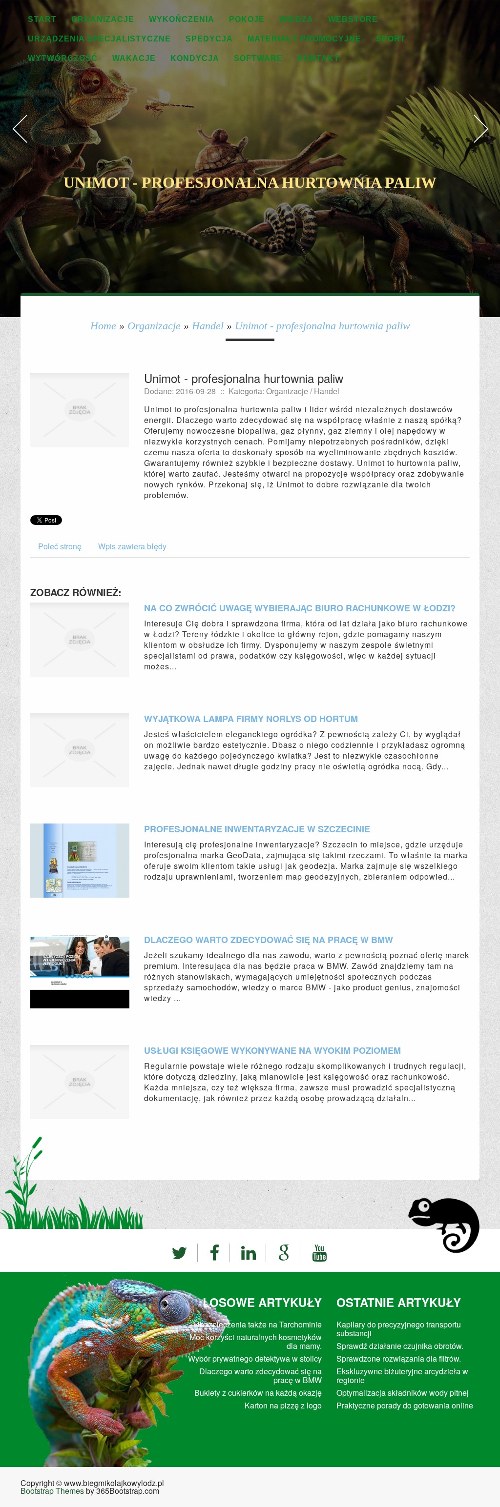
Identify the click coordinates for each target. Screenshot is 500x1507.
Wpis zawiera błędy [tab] (132, 546)
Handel (208, 326)
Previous (19, 139)
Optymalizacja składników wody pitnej (402, 1392)
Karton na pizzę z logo (283, 1405)
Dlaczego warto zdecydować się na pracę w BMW (268, 939)
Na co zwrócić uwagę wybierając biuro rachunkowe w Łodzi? (300, 608)
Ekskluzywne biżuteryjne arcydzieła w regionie (402, 1376)
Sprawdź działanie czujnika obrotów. (399, 1345)
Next (480, 139)
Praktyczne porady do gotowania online (404, 1405)
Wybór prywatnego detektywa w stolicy (255, 1358)
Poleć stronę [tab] (60, 546)
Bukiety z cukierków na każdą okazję (258, 1392)
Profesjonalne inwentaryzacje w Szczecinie (257, 829)
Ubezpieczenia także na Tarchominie (258, 1324)
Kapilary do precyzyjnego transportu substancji (398, 1329)
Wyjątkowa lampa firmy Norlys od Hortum (251, 718)
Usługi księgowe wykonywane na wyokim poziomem (272, 1050)
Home (103, 326)
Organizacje (154, 326)
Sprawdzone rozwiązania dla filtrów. (398, 1358)
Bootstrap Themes (52, 1490)
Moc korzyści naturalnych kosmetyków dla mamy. (255, 1341)
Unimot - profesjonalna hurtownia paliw (322, 326)
